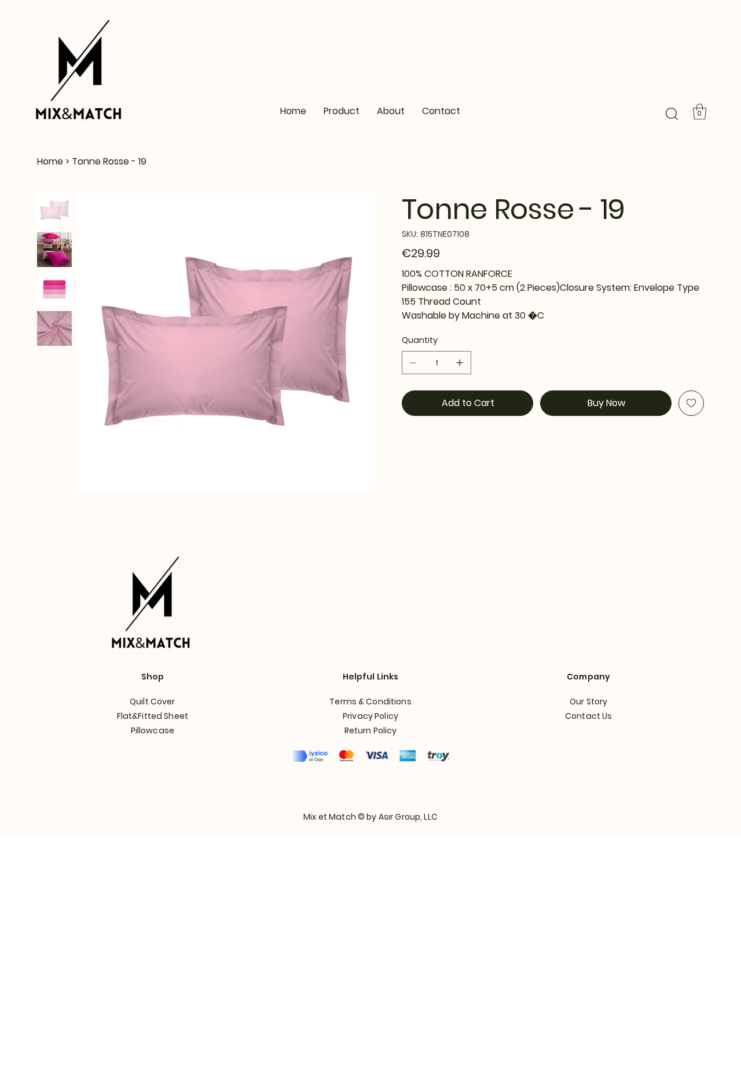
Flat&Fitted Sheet (152, 716)
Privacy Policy (370, 716)
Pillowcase (152, 730)
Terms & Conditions (370, 701)
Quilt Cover (152, 701)
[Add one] (459, 362)
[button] (672, 114)
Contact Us (588, 716)
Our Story (588, 701)
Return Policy (370, 730)
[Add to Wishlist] (691, 403)
